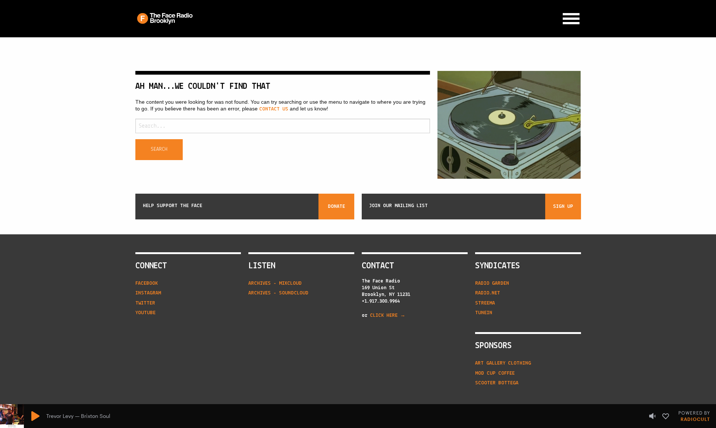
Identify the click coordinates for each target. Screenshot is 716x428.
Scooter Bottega (496, 383)
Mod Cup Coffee (495, 373)
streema (485, 303)
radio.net (487, 293)
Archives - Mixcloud (275, 283)
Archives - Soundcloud (278, 293)
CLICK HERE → (387, 315)
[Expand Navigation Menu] (571, 19)
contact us (273, 109)
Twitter (145, 303)
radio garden (492, 283)
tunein (483, 313)
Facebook (146, 283)
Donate (336, 206)
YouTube (145, 313)
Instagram (148, 293)
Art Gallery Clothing (503, 363)
